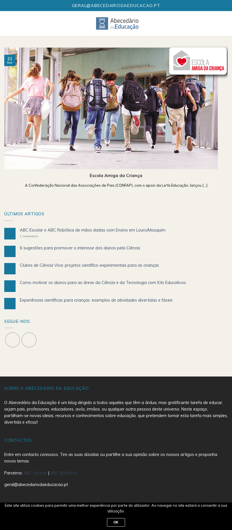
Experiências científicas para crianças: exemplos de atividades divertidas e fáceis (96, 300)
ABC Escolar (36, 473)
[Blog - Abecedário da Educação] (117, 23)
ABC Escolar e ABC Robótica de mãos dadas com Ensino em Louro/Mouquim (93, 230)
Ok (116, 522)
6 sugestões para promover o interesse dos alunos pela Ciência (80, 248)
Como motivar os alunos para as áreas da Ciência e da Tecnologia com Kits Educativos (103, 282)
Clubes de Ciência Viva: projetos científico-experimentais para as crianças (89, 265)
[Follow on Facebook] (12, 339)
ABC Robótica (63, 473)
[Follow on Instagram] (29, 339)
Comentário (29, 236)
